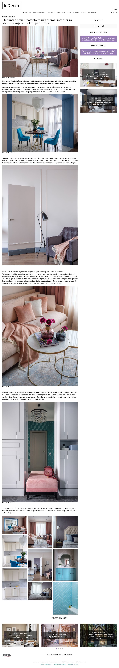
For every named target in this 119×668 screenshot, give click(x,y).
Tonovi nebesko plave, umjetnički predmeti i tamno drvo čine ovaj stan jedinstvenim (98, 102)
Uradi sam (61, 12)
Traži (115, 9)
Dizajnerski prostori (8, 17)
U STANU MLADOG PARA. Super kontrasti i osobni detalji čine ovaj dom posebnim (98, 39)
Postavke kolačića (73, 664)
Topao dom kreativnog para (59, 636)
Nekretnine (92, 12)
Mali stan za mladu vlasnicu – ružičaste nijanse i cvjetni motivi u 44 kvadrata (99, 76)
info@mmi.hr (56, 662)
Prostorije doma (39, 12)
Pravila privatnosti (46, 664)
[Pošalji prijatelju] (103, 26)
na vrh (114, 654)
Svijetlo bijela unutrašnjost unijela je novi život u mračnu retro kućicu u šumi (99, 636)
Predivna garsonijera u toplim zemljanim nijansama (20, 636)
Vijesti (83, 12)
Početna (28, 12)
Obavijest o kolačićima (60, 664)
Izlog (69, 12)
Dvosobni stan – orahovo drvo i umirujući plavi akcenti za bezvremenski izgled (98, 52)
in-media (76, 12)
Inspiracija (51, 12)
